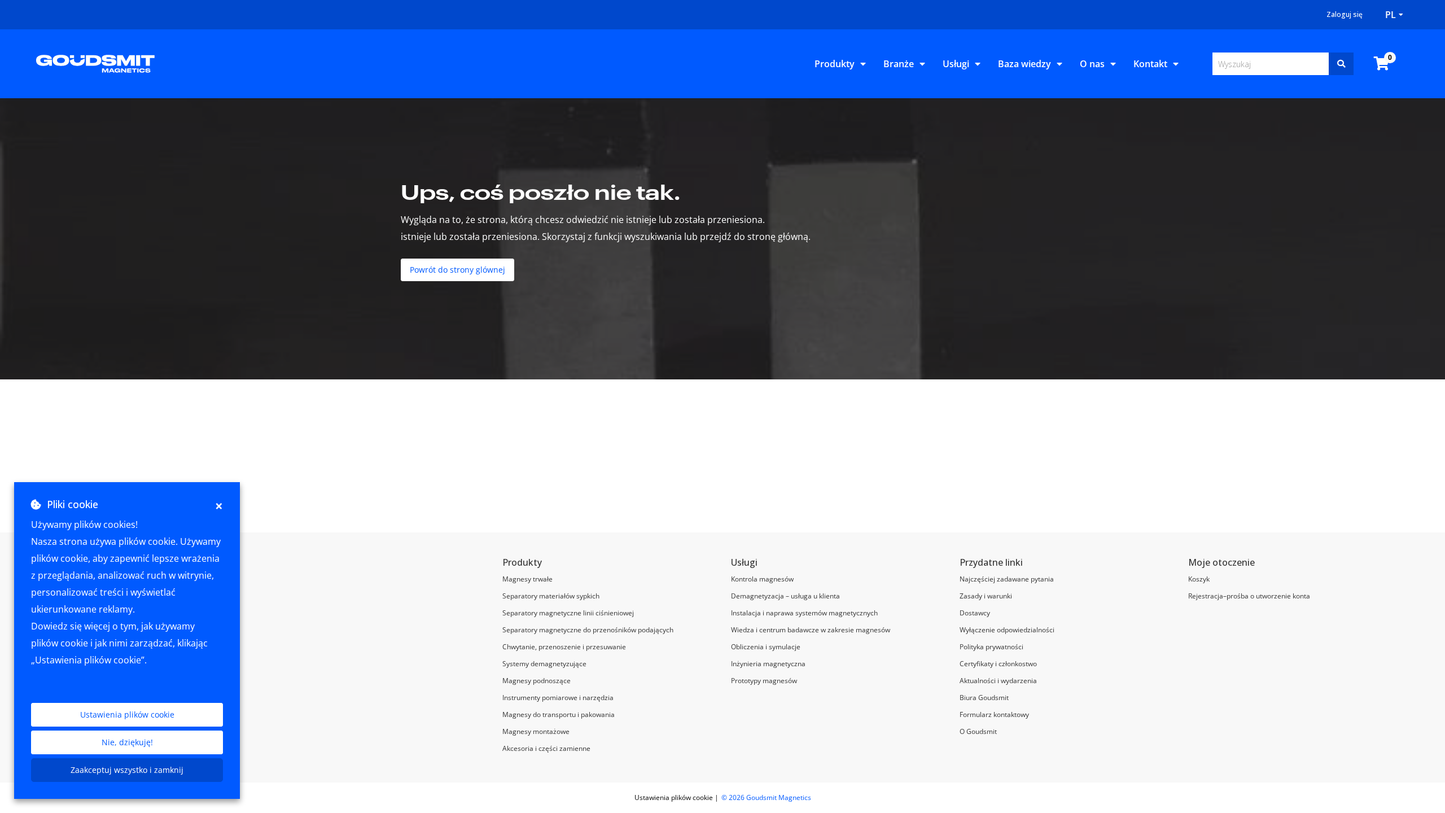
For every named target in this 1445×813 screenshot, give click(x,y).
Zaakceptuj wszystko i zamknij (127, 769)
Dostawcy (975, 613)
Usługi (956, 64)
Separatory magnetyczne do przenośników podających (587, 630)
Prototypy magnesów (764, 680)
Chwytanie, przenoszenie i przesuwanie (564, 647)
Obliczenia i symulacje (765, 647)
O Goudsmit (978, 731)
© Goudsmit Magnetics (766, 797)
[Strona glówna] (95, 62)
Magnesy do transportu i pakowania (558, 714)
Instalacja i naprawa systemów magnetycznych (804, 613)
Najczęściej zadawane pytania (1007, 579)
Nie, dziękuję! (127, 742)
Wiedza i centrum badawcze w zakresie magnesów (810, 630)
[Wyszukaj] (1341, 64)
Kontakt (1150, 64)
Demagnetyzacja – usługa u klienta (785, 596)
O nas (1092, 64)
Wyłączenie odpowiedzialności (1007, 630)
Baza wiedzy (1024, 64)
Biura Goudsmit (984, 697)
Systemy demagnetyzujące (544, 663)
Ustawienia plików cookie (127, 714)
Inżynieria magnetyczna (768, 663)
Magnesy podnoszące (536, 680)
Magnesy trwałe (527, 579)
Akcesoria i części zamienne (546, 748)
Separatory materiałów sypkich (550, 596)
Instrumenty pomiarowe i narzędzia (558, 697)
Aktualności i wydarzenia (998, 680)
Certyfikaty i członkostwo (998, 663)
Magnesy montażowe (536, 731)
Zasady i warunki (986, 596)
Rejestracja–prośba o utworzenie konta (1249, 596)
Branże (898, 64)
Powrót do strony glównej (457, 269)
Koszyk (1199, 579)
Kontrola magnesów (762, 579)
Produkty (835, 64)
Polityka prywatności (991, 647)
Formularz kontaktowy (994, 714)
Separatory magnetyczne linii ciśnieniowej (568, 613)
